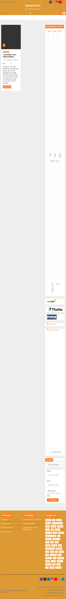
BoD (54, 520)
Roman (47, 561)
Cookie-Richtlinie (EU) (58, 587)
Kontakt (62, 590)
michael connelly (50, 548)
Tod (47, 567)
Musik (52, 551)
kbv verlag (49, 539)
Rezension (48, 558)
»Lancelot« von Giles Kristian (9, 56)
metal (60, 545)
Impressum (61, 595)
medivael (54, 545)
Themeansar (4, 592)
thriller (58, 564)
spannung (48, 564)
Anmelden (4, 520)
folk (52, 529)
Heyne (55, 532)
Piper (59, 555)
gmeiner (57, 529)
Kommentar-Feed (6, 527)
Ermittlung (60, 526)
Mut (56, 551)
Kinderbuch (56, 539)
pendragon (53, 555)
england (53, 526)
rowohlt (53, 561)
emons (47, 526)
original (61, 551)
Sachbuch (60, 561)
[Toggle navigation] (30, 13)
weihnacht (58, 567)
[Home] (2, 13)
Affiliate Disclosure (46, 587)
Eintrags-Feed (5, 523)
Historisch (6, 51)
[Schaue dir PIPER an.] (52, 317)
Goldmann (48, 532)
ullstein (52, 567)
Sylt (54, 564)
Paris (47, 555)
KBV (58, 536)
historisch (61, 532)
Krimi (52, 542)
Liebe (56, 542)
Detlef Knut (33, 5)
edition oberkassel (57, 523)
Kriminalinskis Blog (29, 523)
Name (49, 471)
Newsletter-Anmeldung (53, 592)
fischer (47, 529)
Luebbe (48, 545)
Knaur (47, 542)
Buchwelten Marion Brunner (32, 520)
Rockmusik (60, 558)
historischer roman (51, 536)
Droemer (48, 523)
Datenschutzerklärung (54, 493)
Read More (7, 87)
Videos (62, 592)
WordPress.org (6, 531)
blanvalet (48, 520)
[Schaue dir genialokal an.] (52, 301)
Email (48, 481)
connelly (59, 520)
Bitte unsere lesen (54, 493)
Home (38, 587)
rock (54, 558)
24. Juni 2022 (8, 59)
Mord (47, 551)
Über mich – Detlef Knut (51, 595)
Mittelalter (59, 548)
